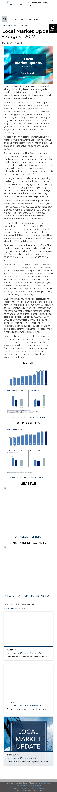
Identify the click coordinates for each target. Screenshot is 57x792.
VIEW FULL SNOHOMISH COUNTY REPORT (28, 596)
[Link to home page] (15, 4)
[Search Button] (51, 19)
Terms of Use (21, 785)
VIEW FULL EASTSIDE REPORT (28, 417)
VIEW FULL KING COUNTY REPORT (29, 477)
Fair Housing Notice (39, 788)
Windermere (44, 783)
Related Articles (14, 608)
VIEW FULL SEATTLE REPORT (28, 537)
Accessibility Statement (19, 788)
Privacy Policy (35, 785)
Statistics (7, 25)
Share (53, 30)
